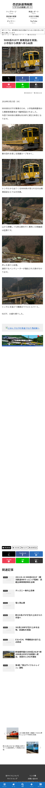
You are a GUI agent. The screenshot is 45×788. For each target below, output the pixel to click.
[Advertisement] (22, 446)
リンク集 (32, 775)
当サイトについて (12, 775)
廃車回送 (34, 548)
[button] (36, 85)
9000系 (17, 548)
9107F (25, 548)
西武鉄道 (7, 548)
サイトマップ (12, 778)
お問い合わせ (33, 778)
